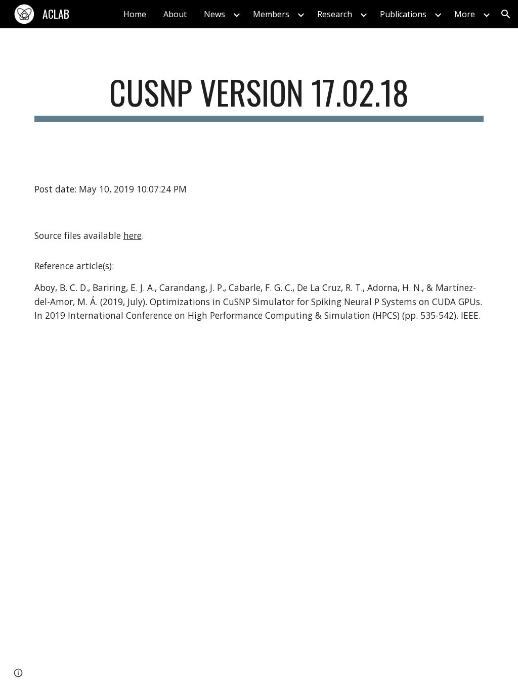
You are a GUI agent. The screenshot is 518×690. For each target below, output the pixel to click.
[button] (506, 14)
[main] (259, 97)
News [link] (214, 14)
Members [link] (271, 14)
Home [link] (134, 14)
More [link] (464, 14)
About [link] (175, 14)
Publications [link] (403, 14)
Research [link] (334, 14)
